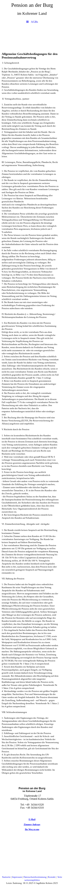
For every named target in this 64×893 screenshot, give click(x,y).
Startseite (6, 877)
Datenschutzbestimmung (35, 877)
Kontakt (52, 877)
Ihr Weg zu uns (32, 829)
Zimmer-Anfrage (32, 824)
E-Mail (32, 819)
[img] (32, 37)
